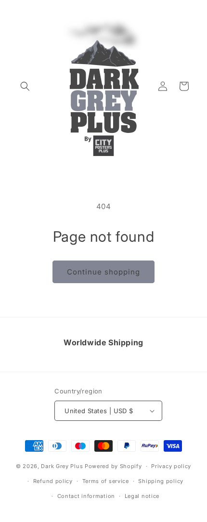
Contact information (86, 496)
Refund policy (53, 481)
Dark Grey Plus (62, 466)
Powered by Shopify (113, 466)
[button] (25, 86)
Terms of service (105, 481)
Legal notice (142, 496)
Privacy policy (171, 466)
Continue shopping (103, 271)
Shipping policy (160, 481)
